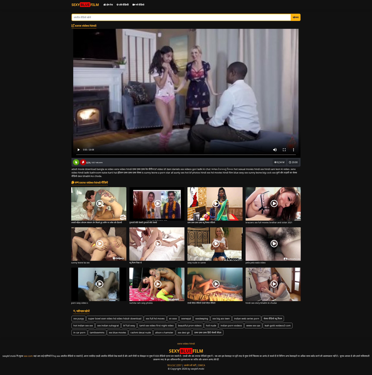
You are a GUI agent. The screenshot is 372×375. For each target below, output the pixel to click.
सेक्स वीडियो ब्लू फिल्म (273, 318)
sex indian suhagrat (108, 325)
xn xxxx (173, 318)
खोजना (296, 17)
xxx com (28, 356)
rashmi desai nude (140, 332)
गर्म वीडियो (139, 4)
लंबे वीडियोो (124, 4)
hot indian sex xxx (83, 325)
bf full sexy (129, 325)
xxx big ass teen (221, 318)
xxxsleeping (201, 318)
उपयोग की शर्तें (190, 365)
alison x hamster (164, 332)
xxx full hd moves (155, 318)
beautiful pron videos (190, 325)
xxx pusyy (78, 318)
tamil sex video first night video (156, 325)
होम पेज (109, 4)
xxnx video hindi (186, 343)
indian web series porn (246, 318)
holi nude (211, 325)
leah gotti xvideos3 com (278, 325)
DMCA (201, 365)
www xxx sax (253, 325)
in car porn (79, 332)
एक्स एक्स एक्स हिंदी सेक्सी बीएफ (207, 332)
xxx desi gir (184, 332)
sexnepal (186, 318)
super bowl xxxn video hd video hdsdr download (114, 318)
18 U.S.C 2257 (174, 365)
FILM (85, 4)
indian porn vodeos (231, 325)
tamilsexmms (97, 332)
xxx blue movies (117, 332)
